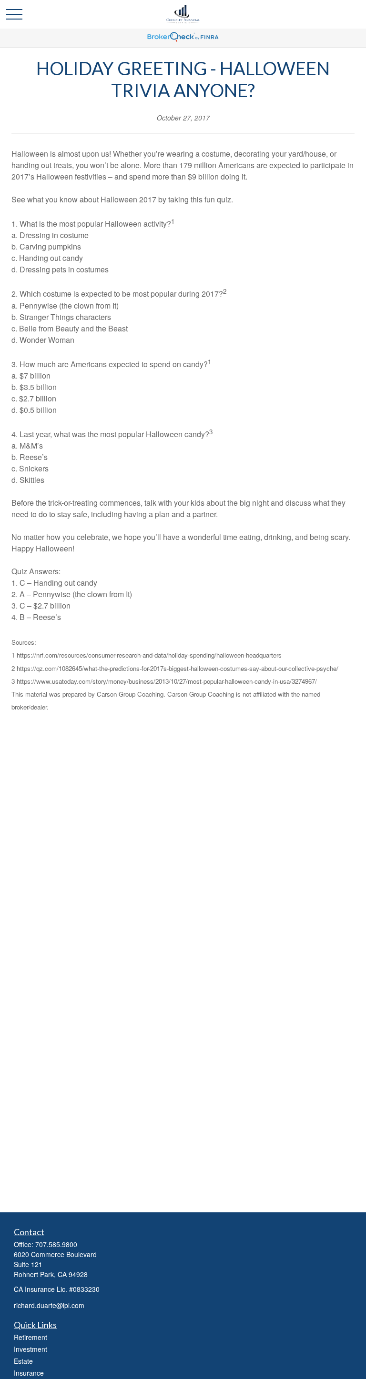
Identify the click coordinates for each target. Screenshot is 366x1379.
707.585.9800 (56, 1244)
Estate (23, 1361)
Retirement (30, 1337)
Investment (30, 1349)
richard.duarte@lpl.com (49, 1305)
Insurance (29, 1373)
